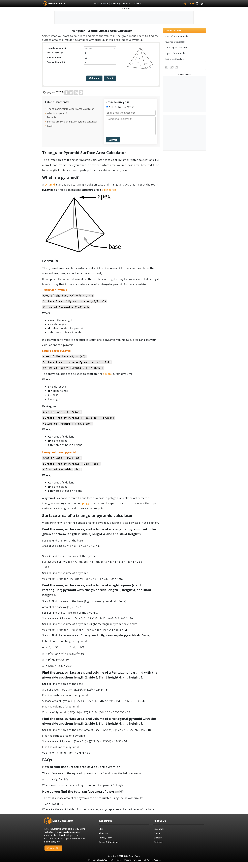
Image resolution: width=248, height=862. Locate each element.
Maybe (130, 107)
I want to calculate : (56, 48)
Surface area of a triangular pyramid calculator (72, 121)
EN (166, 67)
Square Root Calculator (176, 53)
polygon (87, 503)
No (120, 107)
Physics (104, 3)
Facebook (158, 828)
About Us (103, 833)
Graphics (127, 3)
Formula (51, 117)
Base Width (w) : (55, 57)
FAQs (50, 125)
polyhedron (109, 189)
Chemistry (115, 3)
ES (177, 67)
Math (96, 3)
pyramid (49, 184)
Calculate (94, 78)
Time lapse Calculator (176, 47)
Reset (110, 78)
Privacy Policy (105, 837)
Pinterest (158, 841)
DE (172, 67)
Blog (101, 828)
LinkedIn (158, 837)
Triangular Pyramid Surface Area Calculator (70, 108)
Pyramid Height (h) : (56, 62)
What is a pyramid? (57, 113)
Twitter (157, 833)
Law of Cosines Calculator (178, 36)
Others (137, 3)
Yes (111, 107)
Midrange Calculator (175, 58)
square (107, 374)
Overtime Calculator (175, 41)
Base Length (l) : (55, 53)
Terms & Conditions (109, 841)
